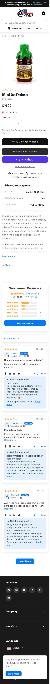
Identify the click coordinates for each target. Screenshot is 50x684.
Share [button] (8, 263)
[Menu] (7, 13)
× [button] (42, 658)
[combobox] (27, 23)
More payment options (25, 166)
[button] (43, 13)
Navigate (11, 624)
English (15, 646)
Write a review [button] (24, 321)
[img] (10, 347)
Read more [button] (10, 438)
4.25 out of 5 (31, 291)
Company (12, 609)
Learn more (38, 5)
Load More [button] (24, 559)
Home (5, 36)
